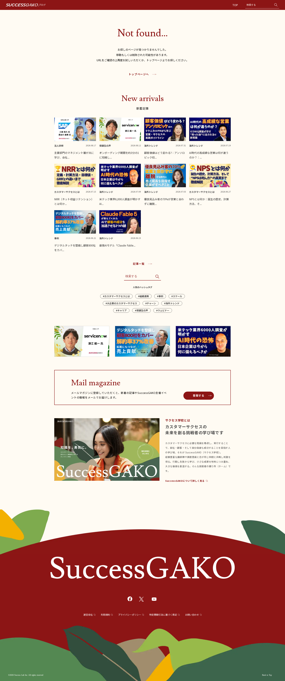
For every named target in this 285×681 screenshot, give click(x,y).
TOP (235, 5)
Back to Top (267, 675)
